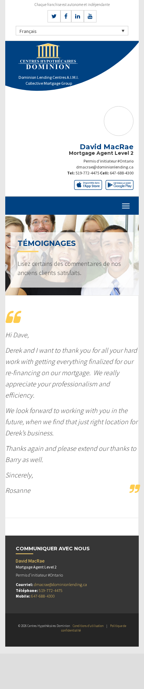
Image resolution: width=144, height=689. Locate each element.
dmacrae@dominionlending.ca (105, 167)
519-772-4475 (87, 172)
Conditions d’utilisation (88, 626)
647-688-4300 (122, 172)
